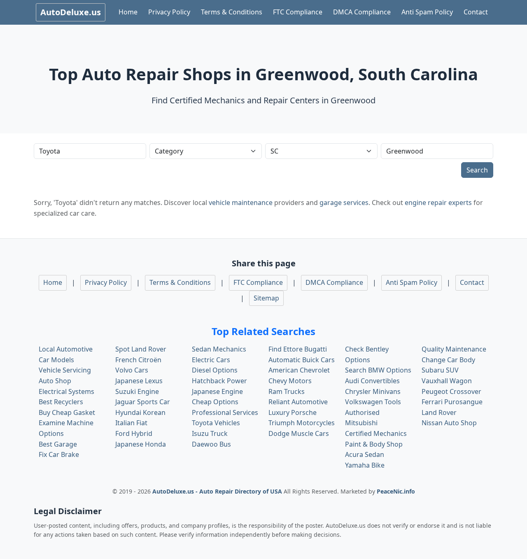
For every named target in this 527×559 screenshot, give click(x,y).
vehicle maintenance (241, 202)
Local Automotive (66, 349)
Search (477, 170)
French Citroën (138, 359)
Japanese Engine (217, 391)
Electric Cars (211, 359)
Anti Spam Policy (427, 11)
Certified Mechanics (376, 433)
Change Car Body (448, 359)
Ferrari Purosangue (452, 401)
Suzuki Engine (137, 391)
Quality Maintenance (454, 349)
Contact (476, 11)
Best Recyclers (61, 401)
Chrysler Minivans (373, 391)
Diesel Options (215, 370)
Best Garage (58, 444)
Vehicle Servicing (65, 370)
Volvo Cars (131, 370)
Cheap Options (215, 401)
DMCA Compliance (362, 11)
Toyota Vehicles (216, 422)
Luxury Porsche (292, 412)
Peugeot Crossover (451, 391)
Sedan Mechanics (219, 349)
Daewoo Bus (211, 444)
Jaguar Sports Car (142, 401)
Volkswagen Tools (373, 401)
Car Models (56, 359)
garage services (343, 202)
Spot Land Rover (140, 349)
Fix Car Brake (59, 454)
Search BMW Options (378, 370)
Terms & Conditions (231, 11)
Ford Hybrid (133, 433)
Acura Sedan (364, 454)
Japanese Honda (140, 444)
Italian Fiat (131, 422)
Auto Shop (55, 380)
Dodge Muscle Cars (298, 433)
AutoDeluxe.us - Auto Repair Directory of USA (218, 491)
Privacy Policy (169, 11)
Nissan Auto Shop (449, 422)
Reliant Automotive (298, 401)
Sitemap (266, 298)
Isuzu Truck (210, 433)
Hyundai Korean (140, 412)
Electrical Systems (66, 391)
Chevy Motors (290, 380)
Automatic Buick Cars (301, 359)
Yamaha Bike (365, 465)
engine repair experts (438, 202)
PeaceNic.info (396, 491)
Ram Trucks (286, 391)
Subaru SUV (440, 370)
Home (128, 11)
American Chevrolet (299, 370)
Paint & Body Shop (374, 444)
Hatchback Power (219, 380)
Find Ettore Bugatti (297, 349)
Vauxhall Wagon (447, 380)
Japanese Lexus (139, 380)
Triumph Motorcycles (301, 422)
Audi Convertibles (372, 380)
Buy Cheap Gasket (67, 412)
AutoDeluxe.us (70, 12)
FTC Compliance (297, 11)
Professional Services (225, 412)
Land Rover (439, 412)
